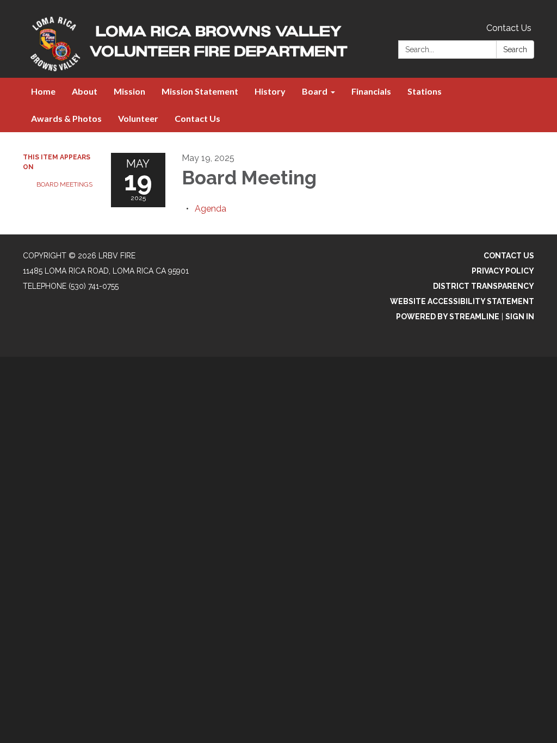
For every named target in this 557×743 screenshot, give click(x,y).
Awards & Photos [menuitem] (66, 118)
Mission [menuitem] (129, 91)
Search (515, 49)
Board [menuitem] (314, 91)
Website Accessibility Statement (462, 301)
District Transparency (483, 286)
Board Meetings (64, 184)
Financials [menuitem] (371, 91)
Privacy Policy (503, 271)
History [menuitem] (270, 91)
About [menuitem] (84, 91)
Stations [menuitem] (424, 91)
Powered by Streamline (447, 316)
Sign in (519, 316)
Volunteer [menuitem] (138, 118)
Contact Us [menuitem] (197, 118)
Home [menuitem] (43, 91)
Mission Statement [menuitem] (200, 91)
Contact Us (508, 28)
